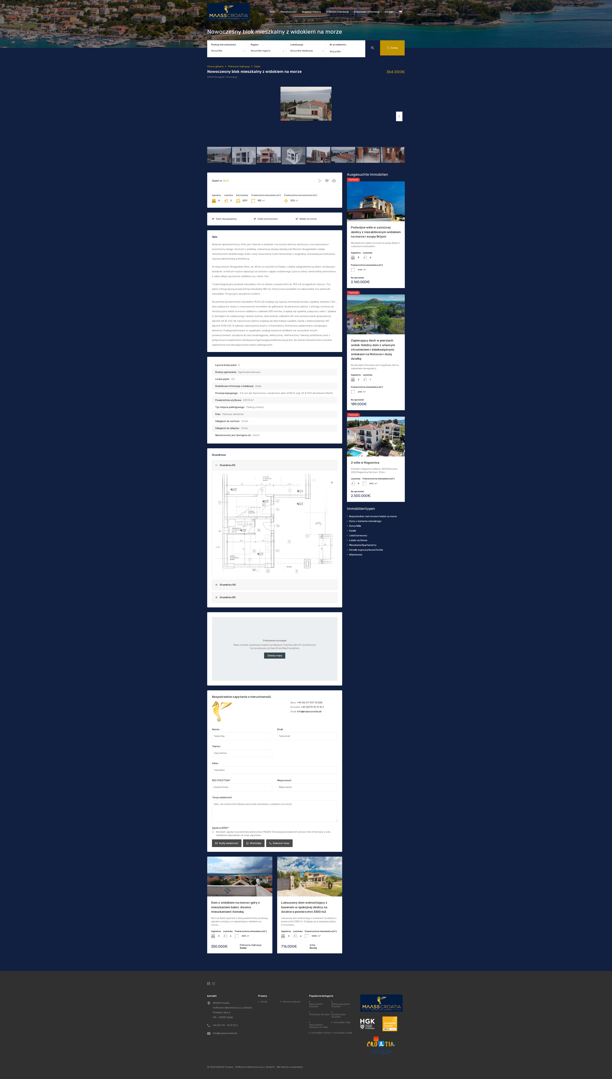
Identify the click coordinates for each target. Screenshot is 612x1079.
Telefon (216, 746)
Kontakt (389, 11)
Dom (272, 11)
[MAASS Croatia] (228, 19)
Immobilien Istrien (321, 1033)
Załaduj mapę (274, 655)
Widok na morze (308, 218)
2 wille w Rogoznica (365, 462)
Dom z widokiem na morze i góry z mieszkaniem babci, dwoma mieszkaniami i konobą (235, 907)
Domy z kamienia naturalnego (365, 521)
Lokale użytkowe (358, 540)
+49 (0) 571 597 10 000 (309, 702)
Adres (215, 763)
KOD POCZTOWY (221, 780)
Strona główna (215, 66)
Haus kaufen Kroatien (316, 1005)
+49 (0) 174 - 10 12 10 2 (225, 1025)
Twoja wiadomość (222, 797)
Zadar (257, 66)
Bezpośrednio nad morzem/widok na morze (373, 516)
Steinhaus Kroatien (319, 1014)
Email (280, 729)
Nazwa (215, 729)
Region (255, 44)
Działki (352, 530)
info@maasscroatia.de (309, 711)
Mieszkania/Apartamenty (362, 545)
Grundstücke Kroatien (338, 1015)
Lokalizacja (296, 44)
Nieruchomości (288, 11)
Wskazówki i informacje (366, 11)
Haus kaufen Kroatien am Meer (318, 1026)
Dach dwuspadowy (226, 218)
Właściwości (355, 554)
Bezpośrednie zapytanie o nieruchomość (241, 697)
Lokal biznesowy (358, 535)
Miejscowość (284, 780)
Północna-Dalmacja (239, 66)
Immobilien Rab (342, 1022)
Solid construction (268, 218)
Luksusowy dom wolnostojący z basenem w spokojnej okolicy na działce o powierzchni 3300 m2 (304, 907)
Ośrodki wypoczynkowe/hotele (366, 549)
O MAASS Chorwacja (337, 11)
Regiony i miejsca (311, 11)
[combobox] (227, 51)
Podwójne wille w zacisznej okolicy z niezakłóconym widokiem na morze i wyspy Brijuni (376, 232)
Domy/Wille (355, 526)
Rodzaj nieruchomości (223, 44)
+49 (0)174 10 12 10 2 (312, 707)
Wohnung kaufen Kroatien (341, 1005)
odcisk (263, 1002)
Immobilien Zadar (343, 1033)
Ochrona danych (292, 1002)
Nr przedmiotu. (338, 45)
